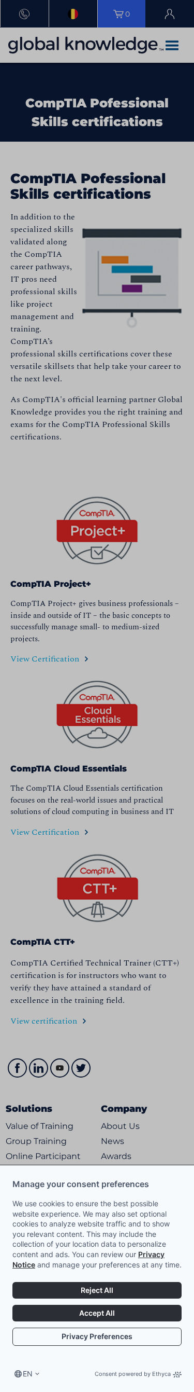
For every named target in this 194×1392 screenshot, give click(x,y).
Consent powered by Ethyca (133, 1373)
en (28, 1373)
